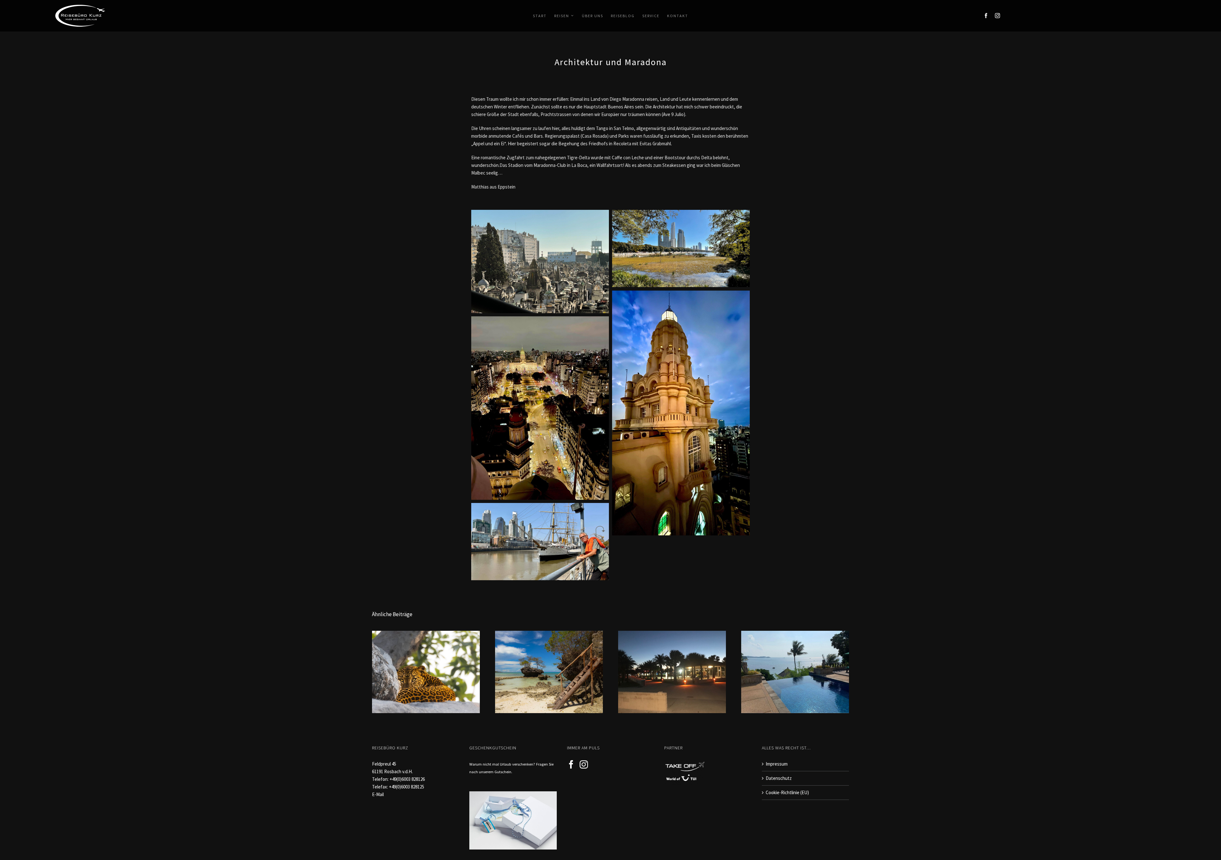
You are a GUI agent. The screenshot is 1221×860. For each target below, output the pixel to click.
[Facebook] (571, 764)
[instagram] (997, 15)
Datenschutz (779, 778)
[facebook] (986, 15)
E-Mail (378, 794)
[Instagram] (584, 764)
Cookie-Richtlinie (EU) (787, 792)
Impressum (777, 764)
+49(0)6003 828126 (407, 779)
